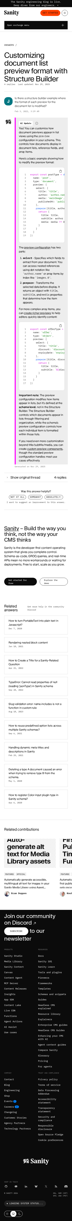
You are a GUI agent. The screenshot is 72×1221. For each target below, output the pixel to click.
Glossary (43, 1055)
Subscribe (16, 931)
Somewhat (35, 497)
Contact (9, 1079)
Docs (41, 955)
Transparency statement (46, 1110)
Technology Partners (17, 1128)
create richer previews (37, 313)
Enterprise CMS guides (52, 1024)
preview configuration (37, 247)
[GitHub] (6, 1186)
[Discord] (66, 1186)
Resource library (49, 1014)
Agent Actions (13, 1021)
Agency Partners (14, 1123)
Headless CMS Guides (51, 1030)
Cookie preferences (50, 1140)
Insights (9, 994)
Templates (44, 988)
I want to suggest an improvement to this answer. (36, 502)
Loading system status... (26, 1203)
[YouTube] (16, 1186)
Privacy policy (48, 1079)
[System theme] (13, 1214)
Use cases (10, 1032)
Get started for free (17, 581)
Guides (42, 999)
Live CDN (9, 1010)
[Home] (11, 13)
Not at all (17, 497)
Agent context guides (52, 1044)
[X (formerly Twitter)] (46, 1186)
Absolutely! (54, 497)
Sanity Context (14, 966)
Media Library (13, 961)
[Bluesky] (36, 1186)
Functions (10, 1016)
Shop (7, 1095)
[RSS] (56, 1186)
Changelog (10, 1112)
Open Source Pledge (50, 1134)
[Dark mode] (19, 1214)
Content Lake (12, 1005)
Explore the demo (50, 581)
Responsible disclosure (45, 1127)
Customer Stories (15, 1117)
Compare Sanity (48, 1050)
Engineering (12, 1090)
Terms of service (49, 1084)
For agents (45, 1066)
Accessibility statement (47, 1101)
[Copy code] (60, 171)
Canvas (8, 972)
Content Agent (13, 977)
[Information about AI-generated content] (36, 123)
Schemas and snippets (52, 994)
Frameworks (45, 983)
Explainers (45, 1019)
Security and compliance (46, 1118)
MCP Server (11, 983)
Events (8, 1101)
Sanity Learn (46, 966)
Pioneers (43, 977)
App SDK (9, 999)
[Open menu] (65, 13)
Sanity (11, 528)
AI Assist (10, 1027)
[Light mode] (7, 1214)
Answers (9, 45)
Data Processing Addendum (48, 1092)
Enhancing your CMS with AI (50, 1037)
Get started (50, 12)
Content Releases (15, 988)
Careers (9, 1106)
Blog (7, 1084)
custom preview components (45, 448)
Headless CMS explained (46, 1007)
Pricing (43, 1061)
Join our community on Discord (29, 919)
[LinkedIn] (26, 1186)
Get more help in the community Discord (45, 608)
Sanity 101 (45, 961)
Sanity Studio (13, 955)
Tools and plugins (50, 972)
